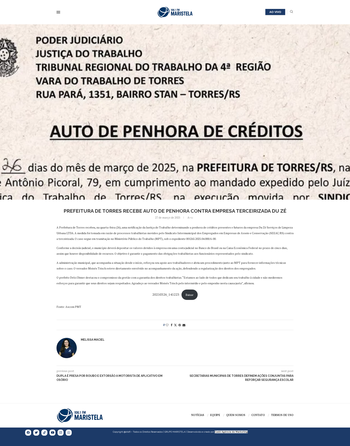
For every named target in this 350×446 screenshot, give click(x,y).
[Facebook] (28, 433)
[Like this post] (167, 325)
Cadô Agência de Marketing (231, 432)
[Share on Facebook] (171, 325)
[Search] (291, 12)
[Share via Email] (183, 325)
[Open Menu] (58, 12)
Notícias (197, 415)
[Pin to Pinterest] (179, 325)
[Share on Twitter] (175, 325)
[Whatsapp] (69, 433)
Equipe (215, 415)
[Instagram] (61, 433)
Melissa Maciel (93, 339)
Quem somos (235, 415)
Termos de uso (282, 415)
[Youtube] (52, 433)
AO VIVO (275, 12)
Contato (258, 415)
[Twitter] (36, 433)
